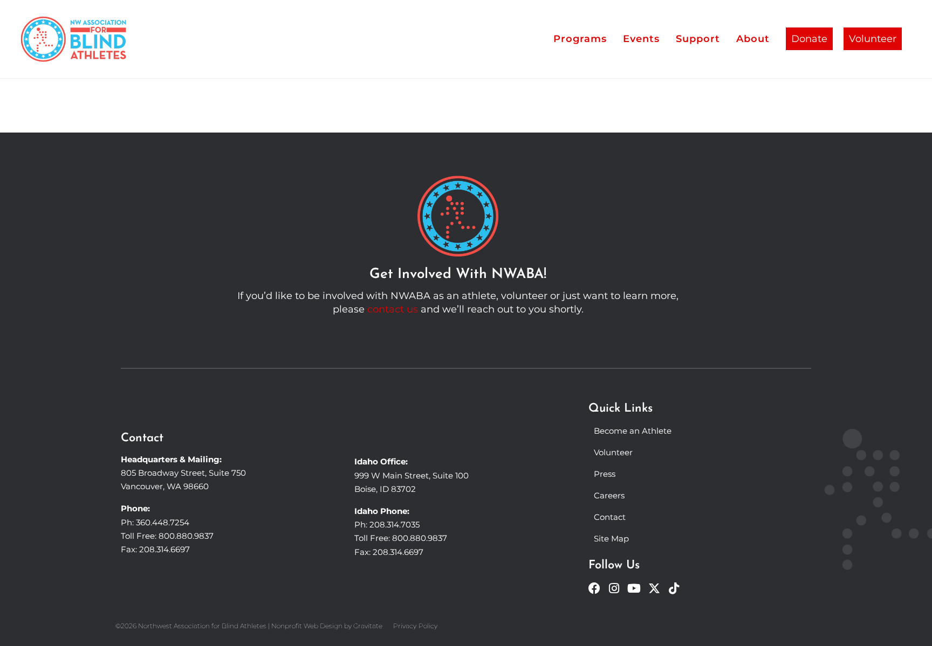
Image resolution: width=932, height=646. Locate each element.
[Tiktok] (674, 588)
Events (641, 39)
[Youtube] (634, 588)
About (753, 39)
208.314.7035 (394, 524)
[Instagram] (614, 588)
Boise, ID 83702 (385, 489)
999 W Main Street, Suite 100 (411, 475)
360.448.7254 (162, 522)
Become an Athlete (632, 431)
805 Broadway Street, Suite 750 (183, 473)
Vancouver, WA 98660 (165, 486)
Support (698, 39)
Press (604, 474)
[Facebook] (594, 588)
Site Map (611, 538)
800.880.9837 (186, 536)
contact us (392, 309)
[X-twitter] (654, 588)
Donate (809, 39)
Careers (609, 495)
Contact (610, 517)
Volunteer (872, 39)
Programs (580, 39)
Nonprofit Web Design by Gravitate (326, 626)
